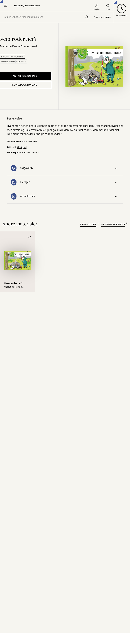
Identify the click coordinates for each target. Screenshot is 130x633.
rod (24, 147)
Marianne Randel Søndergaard (18, 46)
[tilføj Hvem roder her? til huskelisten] (29, 237)
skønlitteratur (33, 152)
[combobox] (45, 17)
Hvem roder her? (29, 141)
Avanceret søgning (102, 17)
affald (19, 147)
